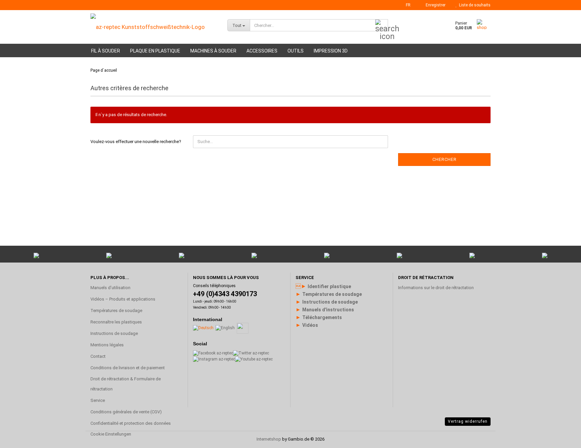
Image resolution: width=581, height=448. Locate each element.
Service (97, 400)
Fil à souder (105, 51)
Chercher (444, 159)
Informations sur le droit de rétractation (436, 287)
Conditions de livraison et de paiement (127, 367)
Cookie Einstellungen (110, 434)
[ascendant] (562, 362)
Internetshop (269, 439)
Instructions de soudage (114, 333)
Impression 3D (331, 51)
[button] (406, 5)
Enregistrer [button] (435, 5)
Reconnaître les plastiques (116, 321)
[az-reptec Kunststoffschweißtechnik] (153, 27)
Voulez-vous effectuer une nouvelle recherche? (135, 141)
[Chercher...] (381, 26)
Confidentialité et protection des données (130, 423)
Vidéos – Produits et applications (122, 299)
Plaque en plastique (155, 51)
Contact (98, 356)
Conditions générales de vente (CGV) (126, 411)
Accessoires (261, 51)
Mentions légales (107, 344)
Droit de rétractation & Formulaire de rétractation (125, 383)
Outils (295, 51)
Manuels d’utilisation (110, 287)
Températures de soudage (116, 310)
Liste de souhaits (474, 5)
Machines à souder (213, 51)
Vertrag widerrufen (468, 421)
